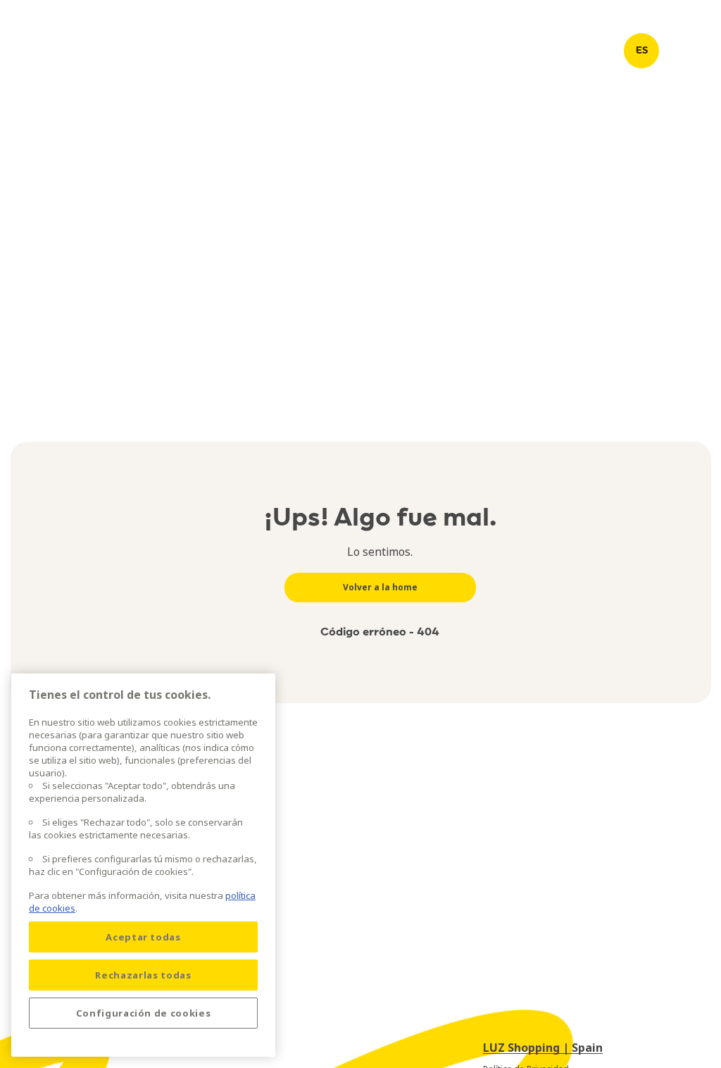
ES (642, 50)
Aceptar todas (143, 937)
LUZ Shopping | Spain (543, 1047)
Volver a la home (380, 587)
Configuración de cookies (143, 1013)
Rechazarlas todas (143, 975)
